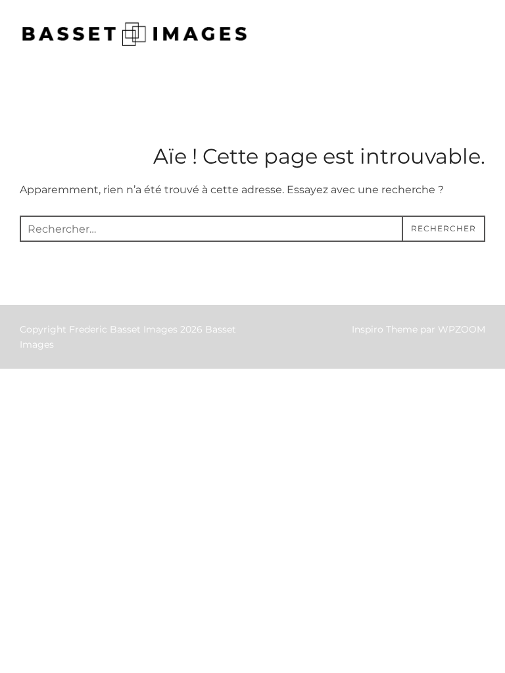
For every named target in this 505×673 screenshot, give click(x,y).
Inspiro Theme (385, 329)
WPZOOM (461, 329)
